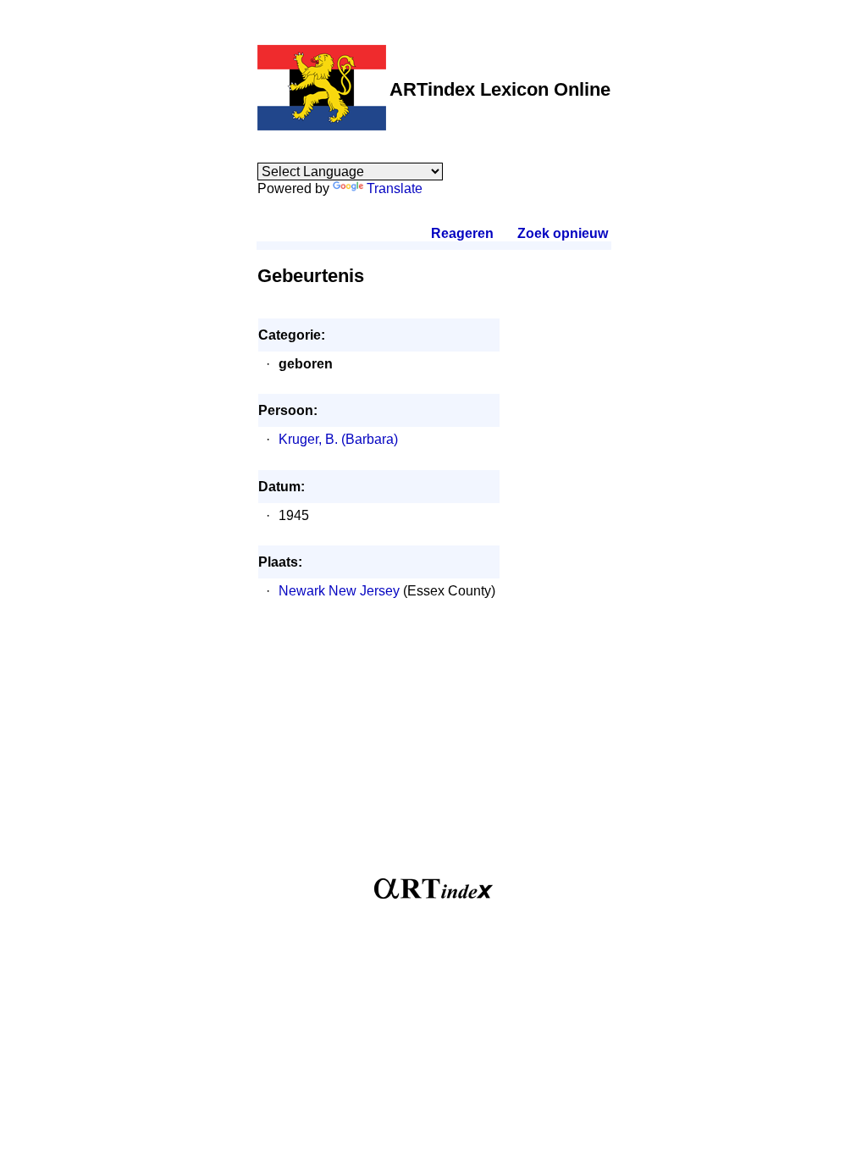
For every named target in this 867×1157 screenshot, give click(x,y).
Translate (394, 188)
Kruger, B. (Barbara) (338, 439)
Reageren (462, 233)
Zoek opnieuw (562, 233)
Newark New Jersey (339, 591)
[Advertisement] (433, 747)
